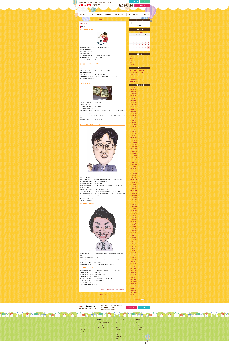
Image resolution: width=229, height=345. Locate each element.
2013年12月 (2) (133, 221)
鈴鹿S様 (132, 58)
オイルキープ (119, 331)
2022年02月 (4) (133, 93)
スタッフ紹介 (137, 325)
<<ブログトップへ (102, 19)
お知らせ (81, 324)
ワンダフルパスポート (121, 329)
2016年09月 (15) (133, 160)
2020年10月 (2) (133, 108)
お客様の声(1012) (134, 81)
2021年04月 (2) (133, 100)
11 (136, 42)
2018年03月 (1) (133, 131)
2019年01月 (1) (133, 122)
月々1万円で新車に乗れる (103, 322)
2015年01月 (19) (133, 197)
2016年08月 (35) (133, 162)
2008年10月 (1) (133, 270)
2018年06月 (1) (133, 128)
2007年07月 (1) (133, 283)
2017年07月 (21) (133, 142)
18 (136, 44)
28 (145, 47)
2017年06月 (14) (133, 144)
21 (145, 44)
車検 (117, 322)
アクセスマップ (134, 1)
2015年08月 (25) (133, 184)
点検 (117, 327)
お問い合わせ (143, 5)
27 (142, 47)
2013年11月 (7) (133, 223)
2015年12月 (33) (133, 177)
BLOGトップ (123, 289)
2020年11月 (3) (133, 106)
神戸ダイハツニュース (104, 289)
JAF (117, 334)
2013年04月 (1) (133, 228)
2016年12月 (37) (133, 155)
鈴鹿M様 (132, 64)
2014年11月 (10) (133, 201)
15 (148, 42)
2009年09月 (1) (133, 263)
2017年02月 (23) (133, 151)
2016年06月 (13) (133, 166)
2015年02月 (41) (133, 195)
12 (139, 42)
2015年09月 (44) (133, 182)
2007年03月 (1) (133, 288)
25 (136, 47)
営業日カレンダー (145, 1)
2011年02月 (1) (133, 250)
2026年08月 (140, 32)
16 (130, 44)
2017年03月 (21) (133, 150)
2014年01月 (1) (133, 219)
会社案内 (146, 14)
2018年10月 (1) (133, 124)
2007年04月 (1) (133, 286)
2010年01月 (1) (133, 259)
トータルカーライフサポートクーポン (123, 325)
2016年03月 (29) (133, 171)
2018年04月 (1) (133, 129)
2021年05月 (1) (133, 98)
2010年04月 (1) (133, 257)
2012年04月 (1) (133, 239)
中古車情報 (108, 14)
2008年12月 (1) (133, 268)
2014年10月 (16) (133, 202)
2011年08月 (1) (133, 244)
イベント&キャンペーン (85, 325)
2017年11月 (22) (133, 135)
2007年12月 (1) (133, 277)
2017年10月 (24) (133, 137)
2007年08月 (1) (133, 281)
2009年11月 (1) (133, 261)
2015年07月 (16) (133, 186)
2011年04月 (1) (133, 248)
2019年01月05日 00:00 (111, 289)
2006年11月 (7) (133, 294)
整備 (117, 338)
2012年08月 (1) (133, 235)
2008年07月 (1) (133, 272)
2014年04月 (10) (133, 213)
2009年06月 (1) (133, 265)
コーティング (119, 332)
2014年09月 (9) (133, 204)
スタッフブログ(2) (134, 76)
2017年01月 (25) (133, 153)
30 (130, 50)
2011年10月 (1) (133, 243)
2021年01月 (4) (133, 102)
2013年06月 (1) (133, 226)
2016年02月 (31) (133, 173)
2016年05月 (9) (133, 168)
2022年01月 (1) (133, 95)
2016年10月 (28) (133, 159)
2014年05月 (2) (133, 212)
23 (130, 47)
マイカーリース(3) (134, 77)
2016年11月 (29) (133, 157)
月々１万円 (91, 14)
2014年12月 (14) (133, 199)
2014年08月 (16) (133, 206)
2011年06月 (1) (133, 246)
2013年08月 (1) (133, 224)
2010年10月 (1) (133, 254)
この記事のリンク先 (118, 289)
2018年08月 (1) (133, 126)
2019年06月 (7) (133, 118)
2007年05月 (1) (133, 285)
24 (133, 47)
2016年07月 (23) (133, 164)
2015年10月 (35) (133, 181)
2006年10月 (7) (133, 296)
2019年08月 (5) (133, 117)
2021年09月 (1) (133, 97)
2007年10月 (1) (133, 279)
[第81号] (102, 38)
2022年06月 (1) (133, 87)
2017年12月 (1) (133, 133)
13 (142, 42)
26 (139, 47)
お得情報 (82, 14)
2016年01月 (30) (133, 175)
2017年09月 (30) (133, 139)
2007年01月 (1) (133, 290)
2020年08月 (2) (133, 111)
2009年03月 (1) (133, 266)
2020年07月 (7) (133, 113)
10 (133, 42)
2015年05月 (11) (133, 190)
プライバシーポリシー (139, 327)
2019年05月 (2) (133, 120)
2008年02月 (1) (133, 275)
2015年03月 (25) (133, 193)
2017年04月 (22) (133, 148)
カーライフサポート (134, 14)
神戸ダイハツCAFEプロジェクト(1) (137, 70)
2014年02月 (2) (133, 217)
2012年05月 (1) (133, 237)
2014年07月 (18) (133, 208)
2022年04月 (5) (133, 89)
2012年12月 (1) (133, 232)
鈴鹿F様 (131, 62)
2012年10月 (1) (133, 234)
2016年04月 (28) (133, 170)
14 (145, 42)
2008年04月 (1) (133, 274)
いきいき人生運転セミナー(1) (136, 72)
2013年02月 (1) (133, 230)
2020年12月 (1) (133, 104)
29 (148, 47)
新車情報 (99, 14)
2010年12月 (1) (133, 252)
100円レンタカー (119, 14)
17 (133, 44)
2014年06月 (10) (133, 210)
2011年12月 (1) (133, 241)
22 (148, 44)
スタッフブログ (138, 329)
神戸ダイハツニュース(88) (135, 79)
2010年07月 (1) (133, 255)
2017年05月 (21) (133, 146)
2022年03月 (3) (133, 91)
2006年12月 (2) (133, 292)
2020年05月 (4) (133, 115)
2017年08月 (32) (133, 140)
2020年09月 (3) (133, 109)
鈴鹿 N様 (132, 56)
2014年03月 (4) (133, 215)
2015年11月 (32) (133, 179)
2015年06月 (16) (133, 188)
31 (133, 50)
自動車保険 (118, 336)
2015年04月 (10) (133, 191)
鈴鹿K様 (132, 60)
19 (139, 44)
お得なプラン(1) (133, 74)
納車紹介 (136, 322)
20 (142, 44)
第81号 (83, 26)
